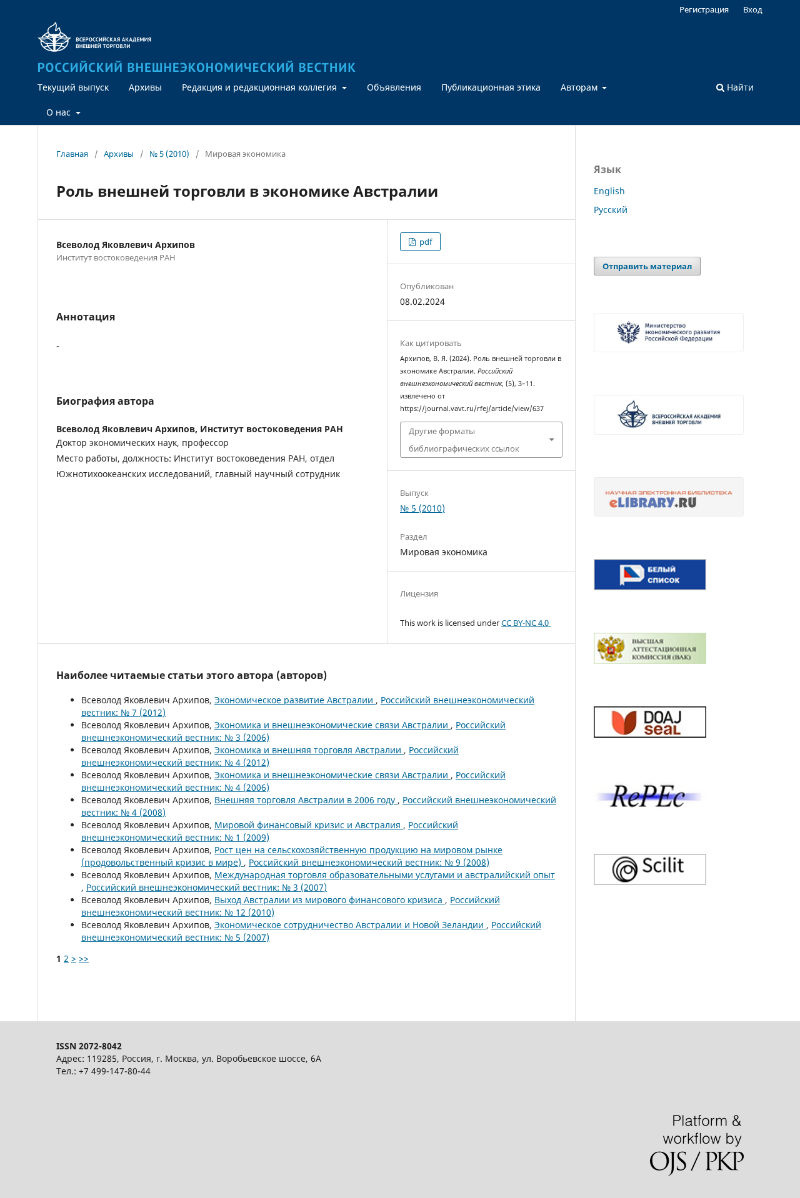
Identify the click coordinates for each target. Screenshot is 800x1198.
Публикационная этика (491, 87)
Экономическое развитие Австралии (295, 700)
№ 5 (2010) (169, 153)
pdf (425, 241)
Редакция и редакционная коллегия (260, 87)
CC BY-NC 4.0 (526, 622)
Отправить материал (647, 266)
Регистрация (704, 9)
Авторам (580, 87)
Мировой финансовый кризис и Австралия (308, 825)
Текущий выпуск (73, 87)
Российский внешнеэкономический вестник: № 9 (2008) (369, 862)
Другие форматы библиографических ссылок (464, 439)
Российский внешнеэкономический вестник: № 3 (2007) (206, 887)
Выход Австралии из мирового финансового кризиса (329, 900)
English (609, 191)
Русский (611, 209)
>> (84, 958)
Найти (739, 87)
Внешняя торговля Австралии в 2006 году (306, 800)
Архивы (145, 87)
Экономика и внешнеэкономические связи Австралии (332, 725)
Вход (752, 9)
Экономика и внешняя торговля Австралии (309, 750)
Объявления (394, 87)
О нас (59, 112)
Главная (72, 153)
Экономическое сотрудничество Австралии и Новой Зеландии (350, 925)
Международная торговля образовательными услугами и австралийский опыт (384, 875)
